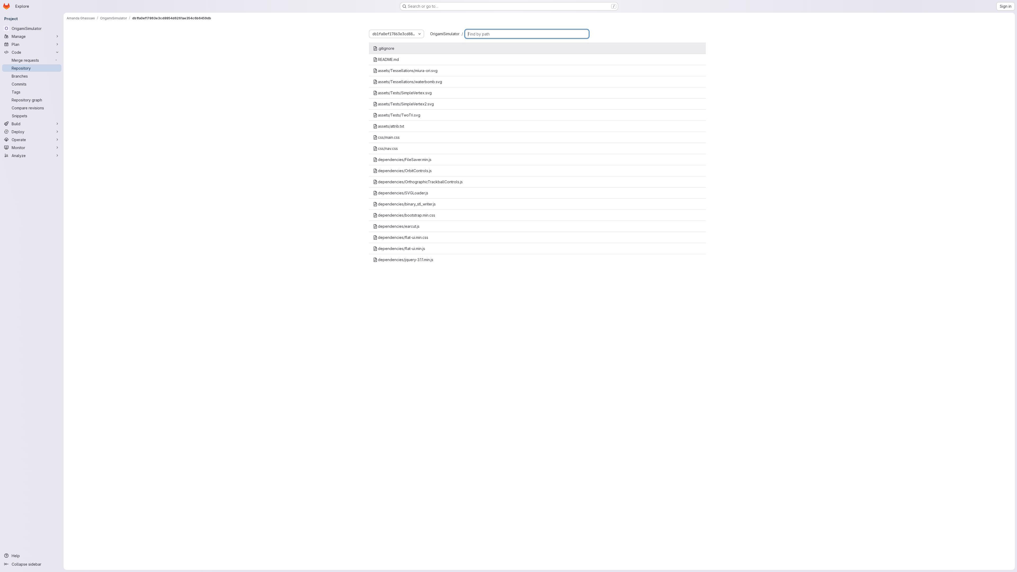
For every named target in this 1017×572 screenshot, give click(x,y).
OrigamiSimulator (445, 34)
